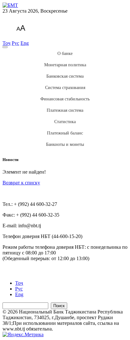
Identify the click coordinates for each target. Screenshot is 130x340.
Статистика (65, 121)
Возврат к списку (21, 182)
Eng (25, 43)
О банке (65, 53)
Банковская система (65, 76)
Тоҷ (6, 43)
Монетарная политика (65, 65)
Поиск (59, 305)
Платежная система (65, 110)
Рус (15, 43)
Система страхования (65, 87)
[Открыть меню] (5, 47)
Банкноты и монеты (65, 144)
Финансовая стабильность (65, 99)
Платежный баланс (65, 133)
